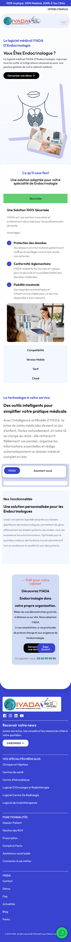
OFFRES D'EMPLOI (58, 9)
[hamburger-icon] (64, 22)
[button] (35, 581)
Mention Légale (52, 934)
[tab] (35, 198)
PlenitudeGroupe (39, 934)
